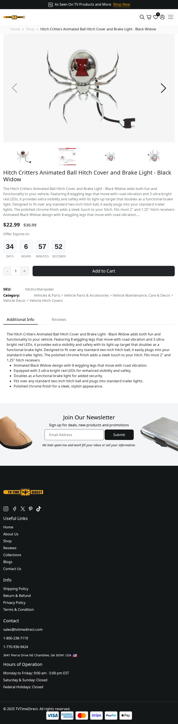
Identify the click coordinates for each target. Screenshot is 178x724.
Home (15, 29)
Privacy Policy (14, 602)
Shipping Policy (15, 588)
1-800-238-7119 (15, 638)
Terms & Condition (18, 609)
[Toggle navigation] (170, 17)
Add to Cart (103, 271)
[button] (163, 88)
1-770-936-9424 (15, 646)
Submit (119, 434)
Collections (12, 554)
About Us (10, 534)
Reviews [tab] (59, 319)
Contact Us (12, 568)
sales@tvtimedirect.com (23, 629)
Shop (30, 29)
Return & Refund (17, 595)
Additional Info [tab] (20, 319)
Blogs (7, 561)
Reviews (9, 548)
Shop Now (121, 4)
